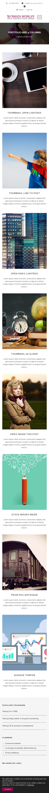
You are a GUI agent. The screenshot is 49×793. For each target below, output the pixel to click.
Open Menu (39, 17)
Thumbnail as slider (24, 354)
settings (30, 785)
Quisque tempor (24, 675)
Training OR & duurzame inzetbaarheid (17, 726)
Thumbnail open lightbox (24, 113)
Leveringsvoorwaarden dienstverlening (20, 748)
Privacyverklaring (12, 753)
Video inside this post (24, 434)
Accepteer (7, 789)
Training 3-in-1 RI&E (10, 711)
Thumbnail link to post (24, 193)
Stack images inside (24, 514)
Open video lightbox (24, 273)
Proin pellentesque (24, 595)
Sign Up (29, 10)
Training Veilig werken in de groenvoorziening (20, 719)
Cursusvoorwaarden (13, 743)
